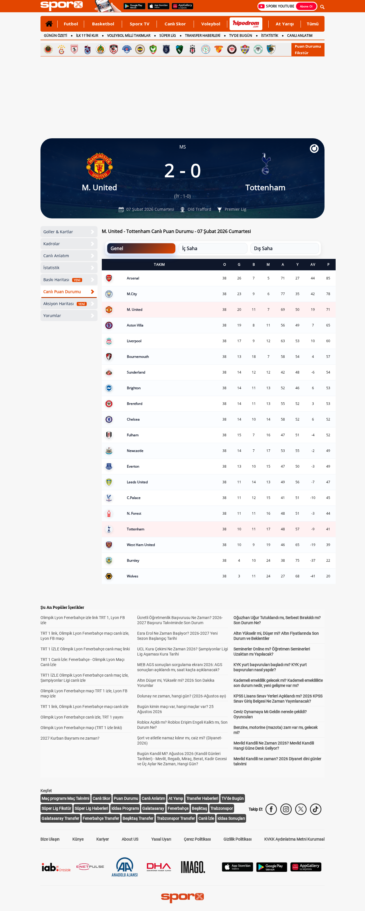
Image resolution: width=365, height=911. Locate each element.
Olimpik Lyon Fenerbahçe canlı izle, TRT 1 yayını (81, 717)
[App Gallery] (306, 870)
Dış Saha (263, 248)
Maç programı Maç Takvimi (65, 798)
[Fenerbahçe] (140, 49)
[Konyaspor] (258, 49)
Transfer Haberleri (202, 798)
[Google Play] (271, 870)
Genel (117, 248)
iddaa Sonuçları (231, 818)
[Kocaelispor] (179, 49)
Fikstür (302, 52)
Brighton (134, 387)
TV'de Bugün (233, 798)
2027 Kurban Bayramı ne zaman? (70, 738)
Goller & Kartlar (58, 231)
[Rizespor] (205, 49)
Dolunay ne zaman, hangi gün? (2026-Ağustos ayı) (181, 696)
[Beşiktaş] (192, 49)
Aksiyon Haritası (64, 303)
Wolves (132, 576)
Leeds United (137, 482)
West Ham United (141, 544)
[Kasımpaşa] (127, 49)
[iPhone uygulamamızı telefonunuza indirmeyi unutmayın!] (156, 9)
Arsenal (133, 278)
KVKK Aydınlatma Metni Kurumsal (294, 839)
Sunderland (136, 372)
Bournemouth (138, 356)
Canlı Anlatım (56, 255)
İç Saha (189, 248)
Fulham (133, 435)
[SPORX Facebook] (271, 809)
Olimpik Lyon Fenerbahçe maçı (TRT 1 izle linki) (81, 727)
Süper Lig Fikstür (56, 808)
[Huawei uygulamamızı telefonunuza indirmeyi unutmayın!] (180, 9)
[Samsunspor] (74, 49)
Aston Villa (135, 325)
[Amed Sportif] (153, 49)
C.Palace (134, 497)
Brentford (134, 403)
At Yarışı (285, 24)
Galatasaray (153, 808)
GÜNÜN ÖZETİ (55, 35)
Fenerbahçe (178, 808)
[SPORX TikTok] (315, 809)
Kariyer (102, 839)
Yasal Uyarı (161, 839)
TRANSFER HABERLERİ (202, 35)
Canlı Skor (175, 24)
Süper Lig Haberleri (91, 808)
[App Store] (237, 870)
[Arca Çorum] (232, 49)
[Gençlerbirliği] (48, 49)
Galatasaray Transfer (60, 818)
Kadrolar (51, 243)
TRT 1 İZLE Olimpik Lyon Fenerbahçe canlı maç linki (85, 649)
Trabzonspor (221, 808)
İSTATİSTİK (269, 35)
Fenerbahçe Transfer (101, 818)
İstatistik (51, 267)
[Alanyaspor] (101, 49)
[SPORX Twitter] (301, 809)
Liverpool (134, 340)
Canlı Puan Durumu (62, 291)
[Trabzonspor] (87, 49)
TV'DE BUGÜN (240, 35)
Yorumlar (52, 315)
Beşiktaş (199, 808)
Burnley (133, 560)
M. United (134, 309)
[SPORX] (182, 898)
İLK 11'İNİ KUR (87, 35)
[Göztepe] (219, 49)
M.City (132, 293)
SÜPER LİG (167, 35)
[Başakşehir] (166, 49)
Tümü (313, 24)
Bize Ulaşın (50, 839)
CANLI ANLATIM (300, 35)
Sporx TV (139, 24)
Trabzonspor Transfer (176, 818)
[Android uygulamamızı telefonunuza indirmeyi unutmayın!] (132, 9)
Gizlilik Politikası (238, 839)
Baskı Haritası (61, 279)
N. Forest (134, 513)
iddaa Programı (125, 808)
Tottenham (135, 529)
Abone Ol (306, 6)
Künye (78, 839)
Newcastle (135, 450)
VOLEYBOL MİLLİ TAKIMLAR (128, 35)
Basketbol (103, 24)
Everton (133, 466)
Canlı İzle (206, 818)
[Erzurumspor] (271, 49)
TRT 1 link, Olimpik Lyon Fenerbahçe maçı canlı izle (84, 706)
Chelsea (133, 419)
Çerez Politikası (197, 839)
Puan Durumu (308, 46)
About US (130, 839)
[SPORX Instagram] (286, 809)
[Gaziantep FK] (114, 49)
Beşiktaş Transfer (138, 818)
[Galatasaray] (61, 49)
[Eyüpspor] (245, 49)
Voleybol (210, 24)
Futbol (71, 24)
